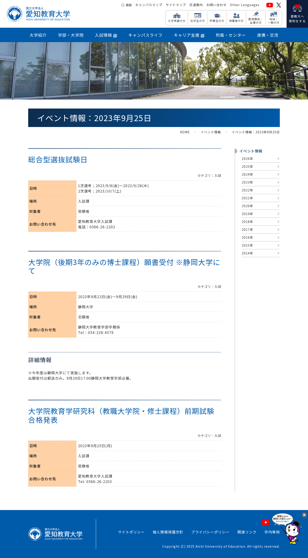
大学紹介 (38, 35)
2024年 (247, 174)
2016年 (247, 237)
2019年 (247, 213)
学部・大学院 (71, 35)
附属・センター (231, 35)
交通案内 (196, 4)
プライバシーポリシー (210, 532)
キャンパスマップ (148, 4)
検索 (129, 5)
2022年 (247, 190)
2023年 (247, 182)
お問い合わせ (216, 4)
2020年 (247, 206)
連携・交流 (267, 35)
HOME (185, 132)
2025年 (247, 166)
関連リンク (247, 532)
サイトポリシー (131, 532)
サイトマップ (176, 4)
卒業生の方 (217, 20)
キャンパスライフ (145, 35)
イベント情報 (211, 132)
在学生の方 (197, 20)
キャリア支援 (187, 35)
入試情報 (103, 35)
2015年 (247, 245)
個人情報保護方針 (168, 532)
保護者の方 (236, 20)
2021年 (247, 198)
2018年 (247, 221)
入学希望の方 (177, 20)
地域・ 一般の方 (274, 20)
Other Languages (245, 4)
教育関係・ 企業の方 (255, 20)
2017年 (247, 229)
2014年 (247, 253)
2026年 (247, 158)
